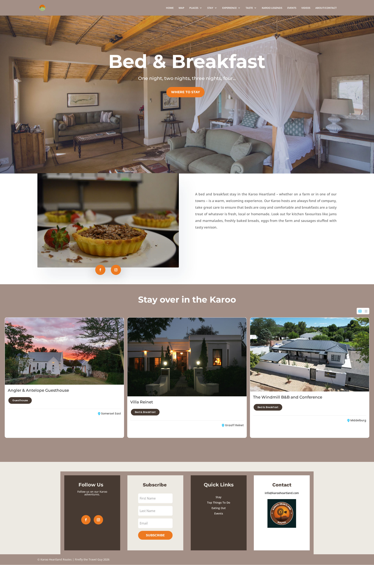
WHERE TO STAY (185, 92)
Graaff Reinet (234, 425)
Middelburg (358, 420)
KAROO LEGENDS (272, 8)
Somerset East (111, 413)
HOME (170, 8)
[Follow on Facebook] (100, 270)
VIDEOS (305, 8)
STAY (210, 8)
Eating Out (219, 508)
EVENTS (291, 8)
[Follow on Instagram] (116, 270)
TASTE (249, 8)
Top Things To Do (218, 502)
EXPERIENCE (229, 8)
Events (218, 513)
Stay (218, 497)
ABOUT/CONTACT (326, 8)
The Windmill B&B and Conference (287, 397)
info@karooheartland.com (282, 493)
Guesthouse (20, 400)
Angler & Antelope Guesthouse (38, 390)
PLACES (193, 8)
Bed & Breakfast (145, 412)
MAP (181, 8)
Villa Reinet (141, 402)
